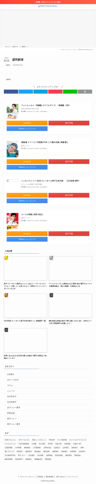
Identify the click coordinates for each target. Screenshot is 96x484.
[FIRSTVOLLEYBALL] (48, 7)
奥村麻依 (27, 447)
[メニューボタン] (3, 7)
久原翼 (34, 444)
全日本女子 (12, 396)
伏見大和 (58, 444)
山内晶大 (57, 447)
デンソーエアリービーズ (77, 440)
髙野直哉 (48, 459)
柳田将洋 (29, 451)
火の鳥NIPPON (10, 455)
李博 (82, 447)
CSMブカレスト (10, 440)
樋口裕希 (46, 451)
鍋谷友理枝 (8, 459)
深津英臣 (73, 451)
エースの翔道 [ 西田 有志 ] (32, 214)
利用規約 (40, 477)
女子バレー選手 (13, 408)
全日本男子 (12, 402)
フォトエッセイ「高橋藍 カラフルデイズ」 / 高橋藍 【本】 (45, 105)
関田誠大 (29, 459)
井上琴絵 (42, 444)
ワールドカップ (10, 444)
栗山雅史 (38, 451)
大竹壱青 (18, 447)
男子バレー (12, 419)
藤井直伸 (69, 455)
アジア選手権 (62, 440)
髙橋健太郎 (38, 459)
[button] (11, 92)
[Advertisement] (48, 28)
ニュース (11, 391)
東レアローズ (9, 451)
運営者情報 (49, 477)
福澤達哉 (49, 455)
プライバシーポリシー (27, 477)
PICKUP (52, 440)
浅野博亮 (55, 451)
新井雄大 (75, 447)
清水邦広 (82, 451)
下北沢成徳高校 (23, 444)
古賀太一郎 (77, 444)
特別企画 (11, 413)
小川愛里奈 (37, 447)
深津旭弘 (64, 451)
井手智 (50, 444)
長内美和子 (19, 459)
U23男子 (10, 374)
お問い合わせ (60, 477)
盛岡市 (8, 65)
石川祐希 (40, 455)
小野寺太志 (47, 447)
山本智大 (66, 447)
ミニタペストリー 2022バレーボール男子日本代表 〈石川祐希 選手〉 (51, 181)
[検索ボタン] (93, 7)
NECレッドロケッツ (39, 440)
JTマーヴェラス (24, 440)
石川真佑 (31, 455)
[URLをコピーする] (85, 92)
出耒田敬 (67, 444)
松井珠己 (20, 451)
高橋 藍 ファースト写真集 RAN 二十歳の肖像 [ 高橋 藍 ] (44, 142)
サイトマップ (71, 477)
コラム (10, 385)
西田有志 (77, 455)
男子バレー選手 (13, 424)
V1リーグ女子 (13, 380)
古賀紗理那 (8, 447)
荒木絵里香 (59, 455)
